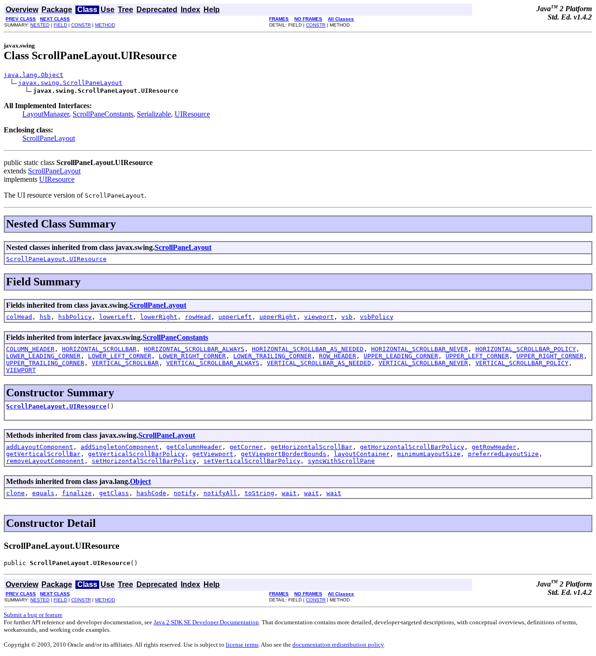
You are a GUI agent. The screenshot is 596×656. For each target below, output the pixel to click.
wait (289, 493)
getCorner (246, 446)
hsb (45, 316)
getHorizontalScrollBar (311, 446)
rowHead (198, 316)
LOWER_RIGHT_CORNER (192, 355)
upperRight (278, 316)
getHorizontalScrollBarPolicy (412, 446)
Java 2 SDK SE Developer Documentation (206, 622)
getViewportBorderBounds (283, 453)
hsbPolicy (75, 316)
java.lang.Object (33, 74)
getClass (114, 493)
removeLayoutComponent (45, 460)
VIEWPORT (21, 369)
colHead (19, 316)
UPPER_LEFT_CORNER (477, 355)
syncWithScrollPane (341, 460)
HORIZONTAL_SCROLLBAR (99, 348)
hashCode (151, 493)
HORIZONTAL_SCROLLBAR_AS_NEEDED (308, 348)
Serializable (154, 114)
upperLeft (235, 316)
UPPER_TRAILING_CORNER (45, 362)
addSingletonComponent (120, 446)
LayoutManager (45, 114)
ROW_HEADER (337, 355)
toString (259, 493)
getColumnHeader (194, 446)
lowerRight (158, 316)
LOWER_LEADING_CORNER (43, 355)
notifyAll (220, 493)
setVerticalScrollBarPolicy (251, 460)
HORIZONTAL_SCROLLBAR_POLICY (525, 348)
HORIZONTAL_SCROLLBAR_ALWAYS (194, 348)
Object (140, 481)
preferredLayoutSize (503, 453)
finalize (77, 493)
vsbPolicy (376, 316)
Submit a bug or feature (33, 614)
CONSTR (81, 25)
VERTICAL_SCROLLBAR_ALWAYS (212, 362)
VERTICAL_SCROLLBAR (125, 362)
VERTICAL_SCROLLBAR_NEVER (423, 362)
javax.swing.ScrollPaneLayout (70, 82)
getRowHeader (494, 446)
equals (43, 493)
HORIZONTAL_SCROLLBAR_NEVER (419, 348)
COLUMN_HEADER (30, 348)
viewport (319, 316)
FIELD (60, 25)
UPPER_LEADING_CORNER (401, 355)
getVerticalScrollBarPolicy (136, 453)
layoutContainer (362, 453)
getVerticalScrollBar (43, 453)
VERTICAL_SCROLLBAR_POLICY (522, 362)
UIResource (192, 114)
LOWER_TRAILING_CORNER (272, 355)
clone (15, 493)
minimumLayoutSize (429, 453)
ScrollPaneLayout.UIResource (56, 258)
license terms (242, 644)
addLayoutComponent (39, 446)
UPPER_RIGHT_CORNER (549, 355)
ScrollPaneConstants (103, 114)
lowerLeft (116, 316)
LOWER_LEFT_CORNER (119, 355)
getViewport (212, 453)
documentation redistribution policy (338, 644)
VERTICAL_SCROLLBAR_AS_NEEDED (319, 362)
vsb (346, 316)
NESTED (39, 25)
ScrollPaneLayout (48, 138)
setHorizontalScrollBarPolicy (144, 460)
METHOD (105, 25)
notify (185, 493)
